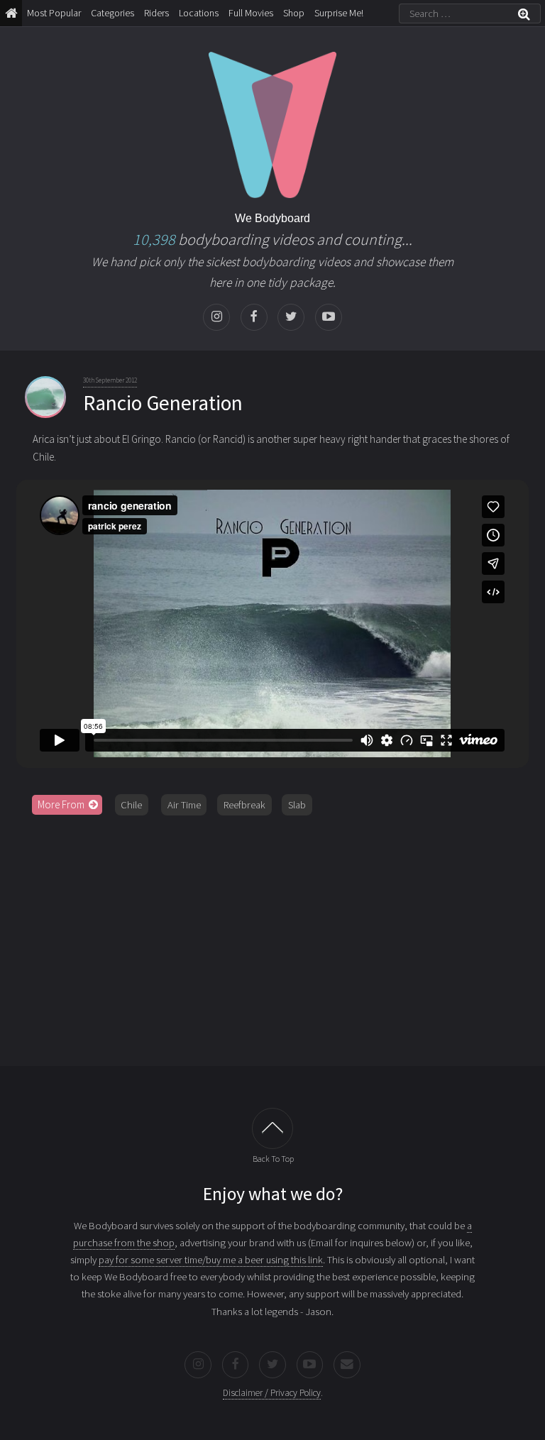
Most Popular (54, 12)
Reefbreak (244, 804)
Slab (297, 804)
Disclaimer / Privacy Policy (272, 1393)
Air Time (184, 804)
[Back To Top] (273, 1129)
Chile (131, 804)
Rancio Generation (163, 403)
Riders (156, 12)
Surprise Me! (338, 12)
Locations (199, 12)
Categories (112, 12)
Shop (293, 12)
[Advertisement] (272, 935)
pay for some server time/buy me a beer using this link (211, 1259)
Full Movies (251, 12)
